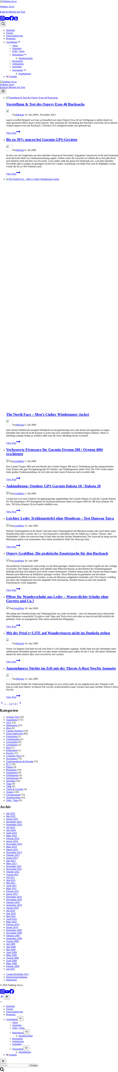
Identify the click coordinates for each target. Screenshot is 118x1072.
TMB (9, 786)
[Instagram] (2, 20)
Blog (8, 728)
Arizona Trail (12, 717)
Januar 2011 (12, 894)
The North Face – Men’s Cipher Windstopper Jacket (47, 414)
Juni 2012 (11, 860)
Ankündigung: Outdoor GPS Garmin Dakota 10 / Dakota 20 (53, 486)
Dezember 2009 (14, 930)
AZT (8, 722)
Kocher (9, 753)
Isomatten (17, 66)
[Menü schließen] (1, 1001)
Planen (9, 767)
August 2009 (12, 941)
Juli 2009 (10, 944)
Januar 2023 (12, 849)
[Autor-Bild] (9, 114)
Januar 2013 (12, 858)
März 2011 (11, 888)
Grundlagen (12, 744)
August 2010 (12, 908)
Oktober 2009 (13, 935)
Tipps (15, 45)
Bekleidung (11, 725)
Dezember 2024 (14, 821)
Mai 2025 (11, 816)
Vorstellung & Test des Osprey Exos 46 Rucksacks (45, 104)
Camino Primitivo (14, 731)
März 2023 (11, 846)
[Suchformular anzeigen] (3, 23)
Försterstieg (11, 736)
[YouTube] (7, 20)
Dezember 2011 (14, 866)
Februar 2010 (12, 924)
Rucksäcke (17, 61)
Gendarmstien (13, 739)
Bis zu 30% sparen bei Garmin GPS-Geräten (41, 140)
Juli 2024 (10, 827)
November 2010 (14, 899)
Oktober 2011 (13, 871)
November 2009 (14, 933)
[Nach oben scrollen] (2, 998)
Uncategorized (13, 794)
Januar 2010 (12, 927)
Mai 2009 (11, 949)
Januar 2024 (12, 841)
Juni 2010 (11, 913)
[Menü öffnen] (3, 91)
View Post (13, 133)
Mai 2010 (11, 916)
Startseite (10, 30)
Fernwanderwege (14, 35)
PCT (8, 764)
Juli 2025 (10, 813)
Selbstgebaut (12, 775)
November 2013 (14, 852)
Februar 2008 (12, 966)
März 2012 (11, 863)
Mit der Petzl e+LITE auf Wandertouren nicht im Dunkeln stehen (58, 633)
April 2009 (11, 952)
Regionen (11, 38)
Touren (9, 33)
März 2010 (11, 921)
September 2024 (14, 824)
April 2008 (11, 960)
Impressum (11, 979)
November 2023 (14, 844)
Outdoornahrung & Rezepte (19, 761)
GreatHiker (18, 461)
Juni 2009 (11, 946)
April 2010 (11, 919)
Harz (8, 747)
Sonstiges (17, 48)
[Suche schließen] (3, 1061)
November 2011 (14, 869)
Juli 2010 (10, 910)
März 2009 (11, 955)
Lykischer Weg (13, 756)
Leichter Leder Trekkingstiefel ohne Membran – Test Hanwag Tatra (60, 518)
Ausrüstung (11, 719)
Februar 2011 (12, 891)
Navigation (11, 758)
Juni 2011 (11, 880)
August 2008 (12, 958)
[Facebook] (11, 20)
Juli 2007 (10, 969)
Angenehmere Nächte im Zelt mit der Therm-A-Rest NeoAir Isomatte (61, 668)
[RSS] (16, 20)
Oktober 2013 (13, 855)
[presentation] (62, 97)
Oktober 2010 (13, 902)
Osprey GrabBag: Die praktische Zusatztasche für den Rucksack (57, 553)
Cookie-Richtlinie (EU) (17, 974)
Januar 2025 (12, 819)
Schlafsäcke (18, 64)
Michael (20, 114)
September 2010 (14, 905)
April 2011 (11, 885)
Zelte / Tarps (18, 51)
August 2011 (12, 874)
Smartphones (24, 73)
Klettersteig (11, 750)
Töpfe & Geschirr (14, 789)
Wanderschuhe (25, 58)
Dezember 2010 (14, 896)
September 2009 (14, 938)
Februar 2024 (12, 838)
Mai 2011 (10, 883)
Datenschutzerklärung (16, 977)
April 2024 (11, 833)
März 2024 (11, 835)
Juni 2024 (11, 830)
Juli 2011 (10, 877)
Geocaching (12, 742)
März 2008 (11, 963)
